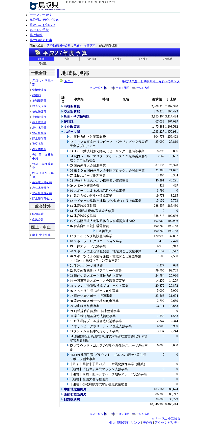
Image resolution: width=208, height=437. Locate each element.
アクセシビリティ (167, 422)
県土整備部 (39, 138)
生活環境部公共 (42, 182)
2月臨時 (167, 58)
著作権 (147, 422)
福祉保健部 (39, 111)
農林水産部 (39, 127)
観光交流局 (39, 106)
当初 (67, 58)
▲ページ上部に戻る (165, 418)
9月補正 (117, 58)
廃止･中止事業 (41, 235)
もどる (68, 81)
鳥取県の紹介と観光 (44, 20)
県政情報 (36, 35)
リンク (135, 422)
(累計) (41, 58)
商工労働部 (39, 122)
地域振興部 (39, 100)
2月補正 (42, 63)
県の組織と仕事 (41, 40)
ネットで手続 (39, 30)
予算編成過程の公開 (58, 45)
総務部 (36, 95)
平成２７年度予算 (84, 45)
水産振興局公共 (42, 193)
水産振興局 (39, 133)
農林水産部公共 (42, 187)
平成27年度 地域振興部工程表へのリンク (151, 81)
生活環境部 (39, 116)
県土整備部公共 (42, 198)
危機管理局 (39, 89)
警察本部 (38, 143)
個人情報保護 (119, 422)
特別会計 (38, 214)
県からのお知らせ (42, 25)
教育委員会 (39, 149)
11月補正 (142, 58)
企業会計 (38, 219)
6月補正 (92, 58)
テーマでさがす (41, 15)
